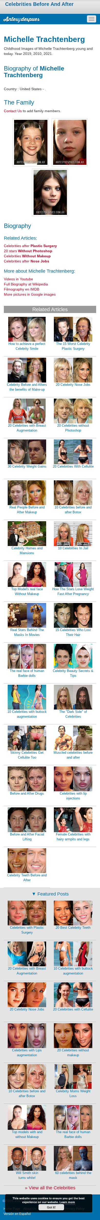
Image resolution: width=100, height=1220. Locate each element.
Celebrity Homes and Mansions (27, 550)
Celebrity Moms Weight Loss (73, 1093)
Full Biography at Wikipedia (26, 284)
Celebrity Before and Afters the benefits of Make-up (27, 387)
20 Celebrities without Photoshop (73, 428)
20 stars (28, 251)
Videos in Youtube (18, 279)
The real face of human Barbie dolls (27, 673)
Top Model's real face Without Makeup (27, 591)
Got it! (51, 1207)
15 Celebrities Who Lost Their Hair (73, 632)
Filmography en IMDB (21, 289)
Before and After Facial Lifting (27, 836)
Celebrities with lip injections (73, 796)
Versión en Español (17, 1214)
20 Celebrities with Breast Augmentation (27, 428)
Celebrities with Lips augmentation (27, 1052)
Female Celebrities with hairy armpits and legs (73, 836)
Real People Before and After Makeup (27, 509)
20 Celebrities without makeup (73, 1052)
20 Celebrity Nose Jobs (73, 385)
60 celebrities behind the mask (73, 1175)
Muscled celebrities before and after (73, 755)
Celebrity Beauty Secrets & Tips (73, 673)
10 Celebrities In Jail (73, 548)
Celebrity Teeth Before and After (27, 877)
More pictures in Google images (30, 294)
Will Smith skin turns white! (27, 1175)
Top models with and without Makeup (27, 1134)
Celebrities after (30, 246)
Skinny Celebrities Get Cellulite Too (27, 755)
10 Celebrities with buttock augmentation (27, 714)
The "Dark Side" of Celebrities (73, 714)
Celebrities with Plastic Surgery (27, 930)
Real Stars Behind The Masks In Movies (27, 632)
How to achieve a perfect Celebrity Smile (26, 346)
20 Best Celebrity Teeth (73, 927)
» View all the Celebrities (50, 1187)
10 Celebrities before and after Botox (73, 509)
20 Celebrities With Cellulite (73, 466)
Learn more (67, 1202)
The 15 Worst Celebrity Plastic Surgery (73, 346)
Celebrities (27, 256)
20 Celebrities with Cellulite (73, 1009)
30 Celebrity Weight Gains (27, 466)
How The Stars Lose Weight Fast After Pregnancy (73, 591)
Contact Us (13, 111)
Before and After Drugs (27, 793)
